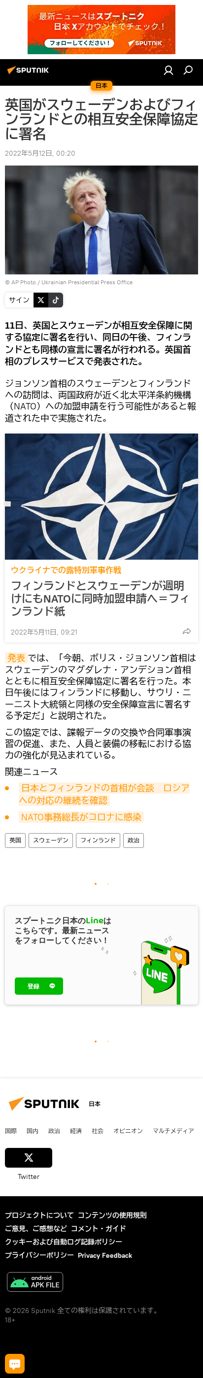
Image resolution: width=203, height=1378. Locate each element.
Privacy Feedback (105, 1255)
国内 (32, 1130)
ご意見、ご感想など (36, 1228)
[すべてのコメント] (15, 1364)
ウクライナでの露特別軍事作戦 (66, 570)
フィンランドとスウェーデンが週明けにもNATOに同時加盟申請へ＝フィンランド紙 (100, 598)
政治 (133, 840)
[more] (187, 631)
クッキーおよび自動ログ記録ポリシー (63, 1242)
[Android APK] (34, 1283)
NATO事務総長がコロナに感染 (81, 817)
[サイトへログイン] (168, 70)
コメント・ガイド (98, 1228)
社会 (97, 1130)
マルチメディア (173, 1130)
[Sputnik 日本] (29, 73)
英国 (15, 840)
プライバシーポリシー (39, 1255)
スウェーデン (50, 840)
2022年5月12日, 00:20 (40, 153)
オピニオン (128, 1130)
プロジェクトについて (39, 1215)
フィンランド (98, 840)
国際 (11, 1130)
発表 (16, 658)
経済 (76, 1130)
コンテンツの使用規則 (112, 1215)
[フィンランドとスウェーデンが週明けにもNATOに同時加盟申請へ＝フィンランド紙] (101, 497)
